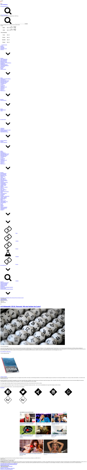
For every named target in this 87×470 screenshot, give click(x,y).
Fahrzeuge (2, 181)
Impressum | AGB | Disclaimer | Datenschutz (7, 468)
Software (1, 206)
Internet (1, 192)
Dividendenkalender (3, 130)
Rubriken (1, 58)
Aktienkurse (2, 128)
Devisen (17, 264)
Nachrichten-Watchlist (3, 283)
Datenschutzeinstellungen (4, 466)
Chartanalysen (2, 66)
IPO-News (2, 67)
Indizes (1, 77)
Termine (1, 68)
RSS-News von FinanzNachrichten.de (6, 469)
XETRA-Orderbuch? (3, 142)
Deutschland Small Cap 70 (4, 80)
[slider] (1, 303)
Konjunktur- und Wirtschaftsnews (5, 62)
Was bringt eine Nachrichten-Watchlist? (6, 287)
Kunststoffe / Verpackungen (4, 196)
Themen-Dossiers (3, 69)
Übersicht (1, 141)
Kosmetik (1, 195)
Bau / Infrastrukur (3, 174)
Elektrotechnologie (3, 179)
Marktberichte (2, 63)
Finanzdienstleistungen (4, 182)
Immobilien (2, 190)
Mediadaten (10, 466)
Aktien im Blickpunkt (3, 59)
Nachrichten (2, 46)
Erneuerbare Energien (3, 180)
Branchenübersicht (3, 100)
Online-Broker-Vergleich (4, 131)
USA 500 (1, 84)
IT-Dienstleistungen (3, 193)
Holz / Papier (2, 188)
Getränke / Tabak (3, 185)
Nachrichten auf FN (3, 48)
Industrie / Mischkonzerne (4, 191)
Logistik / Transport (3, 197)
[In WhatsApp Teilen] (68, 395)
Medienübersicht (3, 109)
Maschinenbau (2, 198)
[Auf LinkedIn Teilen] (53, 395)
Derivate (17, 248)
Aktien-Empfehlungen (10, 464)
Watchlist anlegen (3, 288)
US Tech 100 (2, 85)
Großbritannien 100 (3, 160)
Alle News (2, 49)
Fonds (16, 233)
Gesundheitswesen (3, 184)
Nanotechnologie (3, 200)
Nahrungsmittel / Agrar (4, 201)
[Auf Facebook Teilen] (8, 395)
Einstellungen (2, 286)
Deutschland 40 (2, 79)
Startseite (1, 45)
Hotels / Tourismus (3, 189)
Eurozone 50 (2, 86)
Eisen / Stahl (2, 178)
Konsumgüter (2, 194)
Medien (1, 199)
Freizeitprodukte (3, 183)
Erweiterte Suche (4, 44)
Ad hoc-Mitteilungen (3, 4)
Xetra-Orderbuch (8, 463)
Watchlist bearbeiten (3, 285)
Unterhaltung (2, 208)
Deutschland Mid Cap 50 (4, 81)
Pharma (1, 204)
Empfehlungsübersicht (4, 64)
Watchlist (17, 280)
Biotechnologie (2, 176)
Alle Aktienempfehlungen (4, 65)
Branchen (1, 99)
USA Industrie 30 (3, 83)
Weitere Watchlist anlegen (4, 282)
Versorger (1, 209)
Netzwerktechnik (3, 202)
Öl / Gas (1, 203)
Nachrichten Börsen (3, 464)
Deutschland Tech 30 (3, 82)
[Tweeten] (23, 395)
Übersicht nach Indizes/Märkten (5, 78)
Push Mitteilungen (3, 298)
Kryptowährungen (3, 265)
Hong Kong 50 (2, 90)
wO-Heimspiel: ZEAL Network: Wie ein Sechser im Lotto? (20, 306)
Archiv (1, 110)
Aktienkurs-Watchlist (3, 284)
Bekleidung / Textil (3, 175)
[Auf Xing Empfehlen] (38, 395)
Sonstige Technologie (3, 207)
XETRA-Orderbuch (3, 140)
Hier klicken (2, 387)
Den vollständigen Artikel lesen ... (5, 351)
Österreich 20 (2, 88)
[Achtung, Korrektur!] (10, 375)
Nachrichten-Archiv (6, 465)
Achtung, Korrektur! (3, 376)
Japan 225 (2, 89)
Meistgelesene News (3, 61)
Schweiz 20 (2, 87)
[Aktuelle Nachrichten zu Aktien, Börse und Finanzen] (4, 6)
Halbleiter (2, 186)
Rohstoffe (2, 205)
